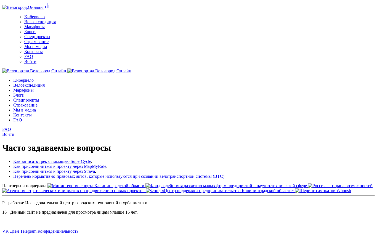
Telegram (28, 231)
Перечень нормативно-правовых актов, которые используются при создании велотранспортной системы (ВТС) (118, 176)
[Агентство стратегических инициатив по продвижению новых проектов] (74, 190)
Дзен (14, 231)
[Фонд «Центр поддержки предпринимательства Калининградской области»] (220, 190)
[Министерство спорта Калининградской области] (96, 185)
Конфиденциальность (58, 231)
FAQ (6, 129)
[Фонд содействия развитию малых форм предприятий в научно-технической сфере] (226, 185)
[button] (47, 7)
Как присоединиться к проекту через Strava (54, 171)
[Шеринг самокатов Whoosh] (323, 190)
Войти (8, 134)
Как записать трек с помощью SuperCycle (52, 161)
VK (5, 231)
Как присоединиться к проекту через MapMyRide (59, 166)
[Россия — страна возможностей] (340, 185)
